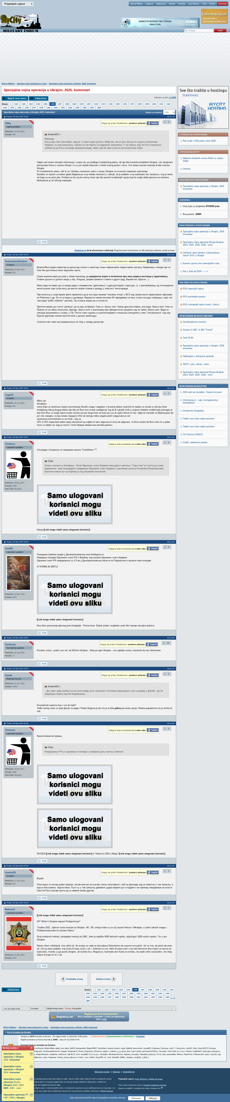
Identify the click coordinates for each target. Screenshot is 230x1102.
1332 (96, 104)
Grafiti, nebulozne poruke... (196, 442)
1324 (38, 104)
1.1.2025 (172, 97)
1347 (34, 108)
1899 (99, 108)
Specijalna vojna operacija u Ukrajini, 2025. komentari (72, 84)
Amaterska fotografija (193, 410)
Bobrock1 (10, 909)
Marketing (222, 4)
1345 (19, 108)
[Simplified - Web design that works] (162, 1088)
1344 (12, 108)
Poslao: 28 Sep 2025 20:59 (17, 903)
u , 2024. (14, 1069)
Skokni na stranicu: (154, 112)
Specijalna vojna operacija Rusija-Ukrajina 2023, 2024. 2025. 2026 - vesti (203, 243)
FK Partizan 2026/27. (193, 434)
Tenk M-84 (188, 337)
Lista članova (193, 4)
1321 (16, 104)
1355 (92, 108)
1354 (85, 108)
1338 (139, 104)
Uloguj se (149, 4)
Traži (204, 4)
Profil (44, 242)
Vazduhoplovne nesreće (194, 322)
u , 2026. (14, 1056)
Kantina (172, 4)
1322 (24, 104)
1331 (89, 104)
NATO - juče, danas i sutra (196, 364)
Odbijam (153, 1098)
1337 (132, 104)
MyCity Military (136, 4)
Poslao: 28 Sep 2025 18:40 (17, 255)
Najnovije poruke (102, 1072)
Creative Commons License (155, 1085)
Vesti (137, 1079)
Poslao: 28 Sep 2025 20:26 (17, 866)
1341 (161, 104)
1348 (41, 108)
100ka (8, 123)
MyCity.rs (144, 1079)
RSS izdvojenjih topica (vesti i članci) (201, 304)
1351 (63, 108)
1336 (125, 104)
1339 (147, 104)
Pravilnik (181, 4)
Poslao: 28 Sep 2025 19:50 (17, 668)
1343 (5, 108)
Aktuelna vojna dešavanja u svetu (32, 84)
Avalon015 (10, 872)
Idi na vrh (171, 998)
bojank (8, 675)
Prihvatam (136, 1098)
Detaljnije (140, 1036)
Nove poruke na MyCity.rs (193, 386)
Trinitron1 (10, 444)
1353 (77, 108)
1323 (31, 104)
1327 (60, 104)
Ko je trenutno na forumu (19, 1032)
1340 (154, 104)
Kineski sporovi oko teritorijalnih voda (201, 263)
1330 (81, 104)
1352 (70, 108)
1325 (45, 104)
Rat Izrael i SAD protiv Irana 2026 (199, 141)
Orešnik (186, 169)
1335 (118, 104)
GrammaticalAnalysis (16, 261)
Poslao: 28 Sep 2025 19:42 (17, 638)
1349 (48, 108)
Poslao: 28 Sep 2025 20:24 (17, 723)
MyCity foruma (107, 1091)
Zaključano (40, 98)
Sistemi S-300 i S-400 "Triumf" (198, 330)
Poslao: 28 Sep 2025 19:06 (17, 542)
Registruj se (161, 4)
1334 (110, 104)
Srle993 (9, 548)
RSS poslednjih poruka (194, 296)
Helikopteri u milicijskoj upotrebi (198, 356)
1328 (67, 104)
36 (168, 643)
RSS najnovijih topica (193, 288)
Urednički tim (129, 1072)
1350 (56, 108)
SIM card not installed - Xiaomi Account (202, 392)
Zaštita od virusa (155, 1079)
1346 (27, 108)
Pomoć (212, 4)
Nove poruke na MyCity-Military (196, 316)
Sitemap (116, 1072)
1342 (168, 104)
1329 (74, 104)
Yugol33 (9, 395)
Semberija (10, 644)
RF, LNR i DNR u (16, 1096)
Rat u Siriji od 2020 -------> (195, 271)
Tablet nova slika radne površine (198, 418)
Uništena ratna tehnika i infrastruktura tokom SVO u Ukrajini (201, 254)
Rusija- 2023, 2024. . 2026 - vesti (14, 1083)
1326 (53, 104)
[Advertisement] (115, 59)
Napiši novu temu (17, 98)
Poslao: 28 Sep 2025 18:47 (17, 388)
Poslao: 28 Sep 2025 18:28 (17, 116)
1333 (103, 104)
